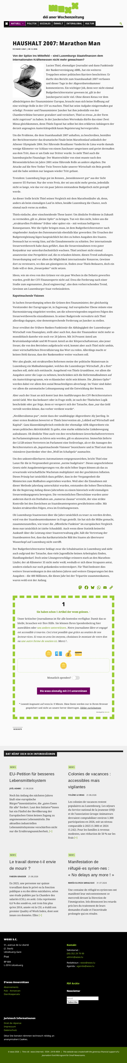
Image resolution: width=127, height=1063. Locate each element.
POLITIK (32, 23)
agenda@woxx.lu (85, 966)
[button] (120, 23)
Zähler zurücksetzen (90, 707)
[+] (50, 831)
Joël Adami (15, 788)
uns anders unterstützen (51, 627)
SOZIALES (45, 23)
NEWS (13, 767)
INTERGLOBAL (74, 23)
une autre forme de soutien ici (39, 641)
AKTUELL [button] (16, 23)
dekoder (107, 712)
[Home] (6, 23)
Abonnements (11, 987)
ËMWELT (58, 23)
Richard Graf (19, 49)
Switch (73, 678)
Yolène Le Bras (76, 795)
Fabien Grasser (17, 876)
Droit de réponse (12, 1023)
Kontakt (71, 945)
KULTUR (89, 23)
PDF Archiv (73, 983)
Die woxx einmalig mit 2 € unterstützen (63, 691)
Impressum (10, 1026)
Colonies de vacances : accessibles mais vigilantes (89, 780)
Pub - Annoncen (12, 990)
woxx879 (17, 729)
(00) (75, 953)
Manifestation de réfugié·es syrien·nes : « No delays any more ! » (91, 868)
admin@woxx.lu (75, 957)
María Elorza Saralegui (81, 883)
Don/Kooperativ (12, 994)
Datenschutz (10, 1030)
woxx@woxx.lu (87, 962)
